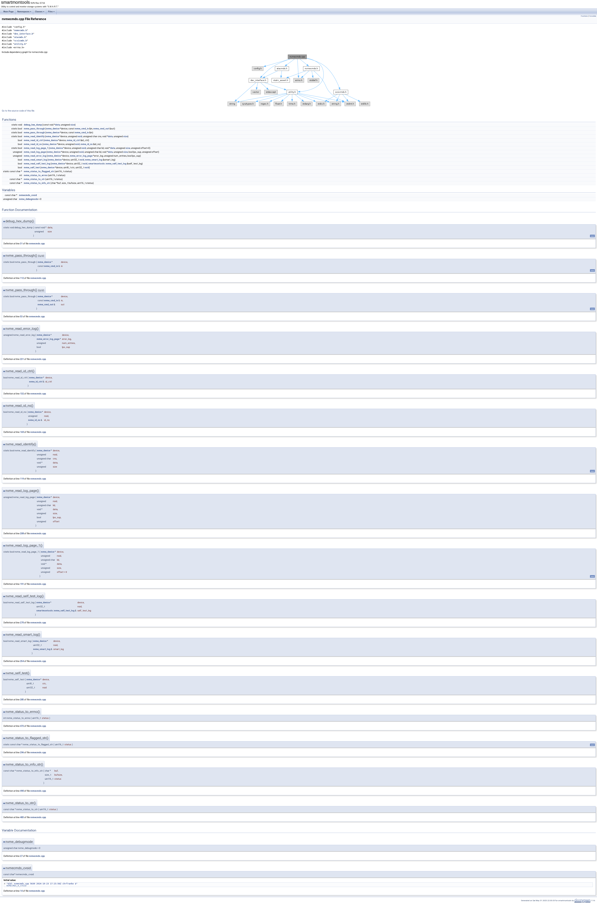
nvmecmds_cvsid (28, 195)
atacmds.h (19, 37)
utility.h (19, 44)
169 (22, 432)
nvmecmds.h (20, 30)
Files (50, 11)
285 (22, 699)
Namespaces (23, 11)
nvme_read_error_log (35, 156)
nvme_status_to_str (34, 179)
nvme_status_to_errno (35, 175)
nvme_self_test (32, 167)
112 (22, 278)
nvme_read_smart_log (35, 159)
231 (22, 359)
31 (21, 243)
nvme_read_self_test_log (37, 163)
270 (22, 622)
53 (21, 316)
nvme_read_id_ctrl (33, 140)
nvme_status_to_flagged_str (39, 171)
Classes (38, 11)
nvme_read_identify (34, 136)
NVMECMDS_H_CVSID (16, 885)
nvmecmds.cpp (37, 243)
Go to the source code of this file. (18, 110)
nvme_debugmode (28, 199)
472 (22, 726)
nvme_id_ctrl (73, 140)
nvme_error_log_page (81, 156)
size (72, 124)
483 (22, 817)
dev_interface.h (23, 34)
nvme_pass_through (34, 128)
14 (21, 891)
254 (22, 661)
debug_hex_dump (33, 124)
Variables (592, 16)
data (57, 124)
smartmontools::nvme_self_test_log (107, 163)
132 (22, 393)
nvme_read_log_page (35, 152)
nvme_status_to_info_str (37, 183)
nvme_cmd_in (82, 128)
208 (22, 533)
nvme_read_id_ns (33, 144)
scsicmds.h (20, 40)
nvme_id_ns (87, 144)
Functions (584, 16)
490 (22, 791)
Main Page (8, 11)
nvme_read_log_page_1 (36, 148)
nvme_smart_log (93, 159)
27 (21, 856)
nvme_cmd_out (101, 128)
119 (22, 478)
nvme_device (52, 128)
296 (22, 752)
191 (22, 584)
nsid (80, 136)
